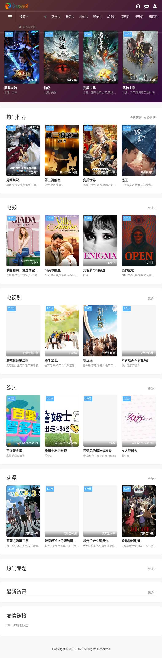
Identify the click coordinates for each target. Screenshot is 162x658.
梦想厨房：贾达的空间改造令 (26, 270)
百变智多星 (14, 450)
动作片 (55, 16)
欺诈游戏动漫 (131, 541)
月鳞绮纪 (12, 180)
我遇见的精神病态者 (97, 450)
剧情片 (153, 16)
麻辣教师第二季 (17, 360)
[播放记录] (138, 6)
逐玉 (125, 180)
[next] (155, 62)
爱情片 (69, 16)
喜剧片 (125, 16)
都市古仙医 (132, 88)
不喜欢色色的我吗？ (136, 360)
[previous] (6, 62)
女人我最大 (129, 450)
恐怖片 (97, 16)
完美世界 (51, 88)
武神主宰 (91, 88)
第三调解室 (53, 180)
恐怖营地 (128, 270)
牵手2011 (51, 360)
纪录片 (139, 16)
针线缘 (88, 360)
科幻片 (83, 16)
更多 (151, 208)
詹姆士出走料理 (56, 450)
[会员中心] (155, 6)
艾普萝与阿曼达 (94, 270)
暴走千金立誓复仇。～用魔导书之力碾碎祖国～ (116, 541)
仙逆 (9, 88)
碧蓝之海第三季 (17, 541)
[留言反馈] (146, 6)
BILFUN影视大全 (17, 625)
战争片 (111, 16)
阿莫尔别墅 (53, 270)
